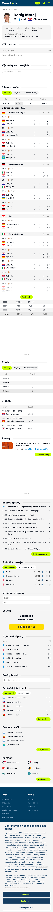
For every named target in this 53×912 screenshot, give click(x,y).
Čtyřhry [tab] (17, 368)
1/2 (44, 310)
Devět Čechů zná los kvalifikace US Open (24, 549)
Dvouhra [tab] (7, 93)
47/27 (18, 306)
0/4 (43, 103)
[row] (26, 103)
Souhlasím (26, 894)
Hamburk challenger (17, 112)
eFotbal (35, 773)
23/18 (18, 103)
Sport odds (36, 768)
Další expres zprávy (40, 554)
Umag (11, 216)
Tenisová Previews (34, 803)
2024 (5, 306)
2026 (5, 103)
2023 (5, 310)
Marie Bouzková (7, 817)
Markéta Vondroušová (9, 810)
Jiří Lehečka (6, 803)
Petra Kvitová (6, 806)
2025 (5, 302)
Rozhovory (31, 806)
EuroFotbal (11, 773)
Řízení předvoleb (26, 908)
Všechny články (43, 455)
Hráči (5, 9)
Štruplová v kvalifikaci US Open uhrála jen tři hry (26, 519)
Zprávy (35, 762)
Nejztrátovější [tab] (23, 693)
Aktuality (29, 449)
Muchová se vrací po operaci (19, 538)
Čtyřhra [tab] (17, 93)
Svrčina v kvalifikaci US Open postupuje (23, 511)
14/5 (43, 306)
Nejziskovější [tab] (9, 693)
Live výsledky (12, 762)
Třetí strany (43, 867)
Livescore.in (12, 768)
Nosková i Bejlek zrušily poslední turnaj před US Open (26, 533)
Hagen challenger (16, 164)
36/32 (18, 302)
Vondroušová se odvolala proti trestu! (22, 527)
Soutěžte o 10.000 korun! (26, 617)
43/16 (18, 310)
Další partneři (43, 779)
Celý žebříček (43, 719)
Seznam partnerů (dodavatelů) (17, 888)
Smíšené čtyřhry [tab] (31, 93)
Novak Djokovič (7, 799)
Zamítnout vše (27, 901)
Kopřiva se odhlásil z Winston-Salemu (22, 523)
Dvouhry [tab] (7, 368)
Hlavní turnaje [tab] (9, 567)
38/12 (30, 310)
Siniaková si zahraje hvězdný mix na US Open (27, 507)
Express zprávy (33, 810)
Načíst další (26, 297)
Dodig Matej (13, 9)
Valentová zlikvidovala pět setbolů (21, 515)
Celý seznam (43, 750)
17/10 (31, 103)
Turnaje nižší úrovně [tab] (27, 567)
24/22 (30, 302)
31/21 (31, 306)
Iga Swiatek (5, 813)
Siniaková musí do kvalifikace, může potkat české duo (27, 543)
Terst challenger (16, 234)
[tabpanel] (26, 206)
